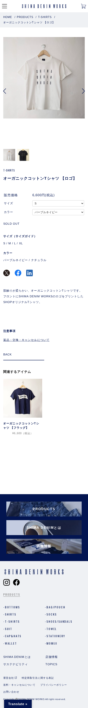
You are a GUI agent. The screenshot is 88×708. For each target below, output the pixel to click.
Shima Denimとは (17, 656)
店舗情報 (51, 656)
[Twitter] (6, 273)
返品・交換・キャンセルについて (26, 340)
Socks (51, 614)
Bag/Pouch (55, 607)
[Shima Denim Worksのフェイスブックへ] (16, 582)
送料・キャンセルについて (19, 684)
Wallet (11, 643)
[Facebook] (18, 273)
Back (7, 354)
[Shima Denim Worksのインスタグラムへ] (6, 582)
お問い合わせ (11, 691)
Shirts (10, 614)
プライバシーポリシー (53, 684)
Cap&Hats (13, 636)
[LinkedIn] (29, 273)
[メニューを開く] (4, 6)
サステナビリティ (15, 664)
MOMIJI (51, 643)
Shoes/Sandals (59, 621)
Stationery (55, 636)
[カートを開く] (83, 6)
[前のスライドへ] (5, 91)
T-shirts (12, 621)
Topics (51, 664)
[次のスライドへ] (83, 91)
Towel (51, 629)
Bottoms (12, 607)
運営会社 (8, 677)
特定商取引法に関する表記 (38, 677)
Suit (8, 629)
